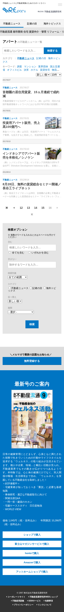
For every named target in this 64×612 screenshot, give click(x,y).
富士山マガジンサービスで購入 (32, 544)
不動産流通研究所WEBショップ (43, 597)
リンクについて (44, 605)
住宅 (25, 31)
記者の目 (32, 23)
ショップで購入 (32, 534)
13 (28, 207)
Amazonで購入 (32, 562)
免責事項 (48, 601)
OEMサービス (34, 601)
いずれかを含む (40, 252)
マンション (30, 66)
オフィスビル (14, 70)
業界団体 (43, 66)
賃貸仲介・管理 (37, 31)
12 (21, 207)
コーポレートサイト (16, 597)
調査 (19, 66)
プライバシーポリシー (23, 605)
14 (35, 207)
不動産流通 (6, 31)
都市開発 (18, 31)
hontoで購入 (32, 553)
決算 (26, 70)
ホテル (34, 70)
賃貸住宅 (45, 70)
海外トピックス (52, 23)
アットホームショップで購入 (32, 571)
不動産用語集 (18, 601)
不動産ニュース (11, 23)
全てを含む (17, 252)
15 (42, 207)
